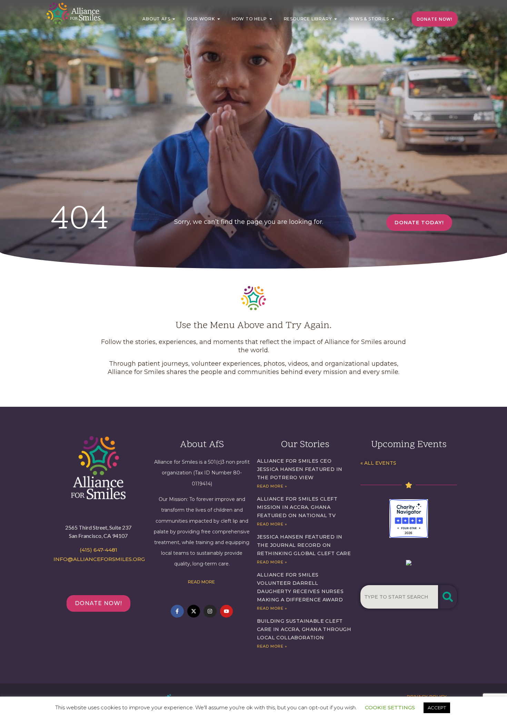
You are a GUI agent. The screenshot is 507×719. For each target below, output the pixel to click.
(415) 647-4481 (98, 549)
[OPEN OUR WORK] (219, 19)
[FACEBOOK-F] (177, 611)
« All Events (378, 463)
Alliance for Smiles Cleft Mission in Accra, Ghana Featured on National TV (297, 507)
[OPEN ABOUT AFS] (174, 19)
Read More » (272, 486)
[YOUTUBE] (226, 611)
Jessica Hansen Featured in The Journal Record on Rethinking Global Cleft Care (304, 545)
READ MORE (202, 581)
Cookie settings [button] (390, 707)
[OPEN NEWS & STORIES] (393, 19)
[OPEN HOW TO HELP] (271, 19)
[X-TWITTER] (193, 611)
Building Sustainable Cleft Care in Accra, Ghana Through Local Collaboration (304, 629)
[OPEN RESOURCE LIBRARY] (336, 19)
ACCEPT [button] (437, 707)
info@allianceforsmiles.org (99, 559)
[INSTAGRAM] (210, 611)
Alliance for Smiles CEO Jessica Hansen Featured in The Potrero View (299, 469)
